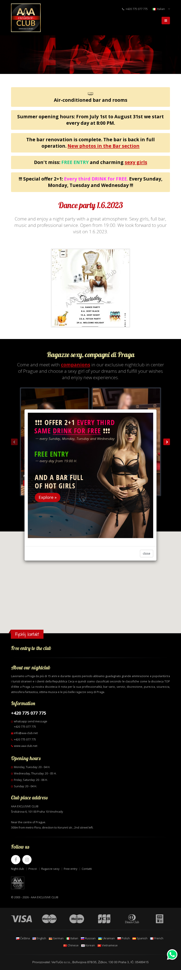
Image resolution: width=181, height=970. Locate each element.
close (146, 553)
